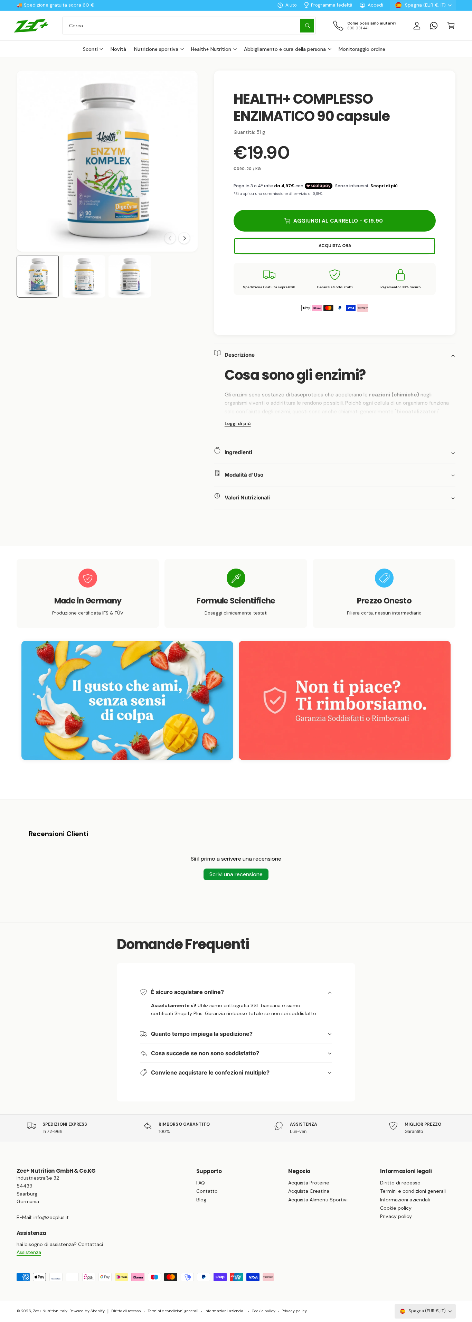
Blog (201, 1200)
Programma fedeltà (331, 5)
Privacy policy (396, 1216)
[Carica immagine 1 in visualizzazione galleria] (38, 276)
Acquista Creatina (308, 1191)
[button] (450, 25)
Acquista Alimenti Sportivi (318, 1200)
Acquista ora (335, 246)
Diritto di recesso (400, 1183)
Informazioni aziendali (404, 1200)
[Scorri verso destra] (184, 238)
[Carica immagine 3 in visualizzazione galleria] (129, 276)
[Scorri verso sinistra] (170, 238)
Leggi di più (238, 424)
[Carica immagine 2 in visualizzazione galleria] (84, 276)
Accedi (375, 5)
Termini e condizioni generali (412, 1191)
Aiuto (291, 5)
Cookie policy (396, 1208)
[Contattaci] (433, 25)
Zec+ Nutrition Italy (50, 1311)
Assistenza (29, 1252)
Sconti (90, 49)
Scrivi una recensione (236, 874)
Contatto (207, 1191)
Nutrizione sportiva (156, 49)
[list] (236, 593)
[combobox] (189, 25)
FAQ (200, 1183)
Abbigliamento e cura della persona (285, 49)
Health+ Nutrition (211, 49)
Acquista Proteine (308, 1183)
